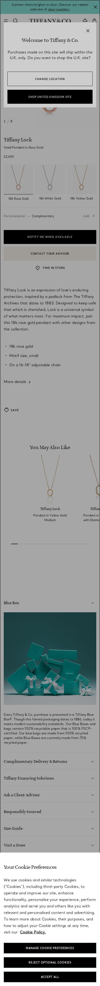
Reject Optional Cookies (50, 962)
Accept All (50, 977)
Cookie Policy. (33, 932)
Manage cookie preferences (50, 948)
